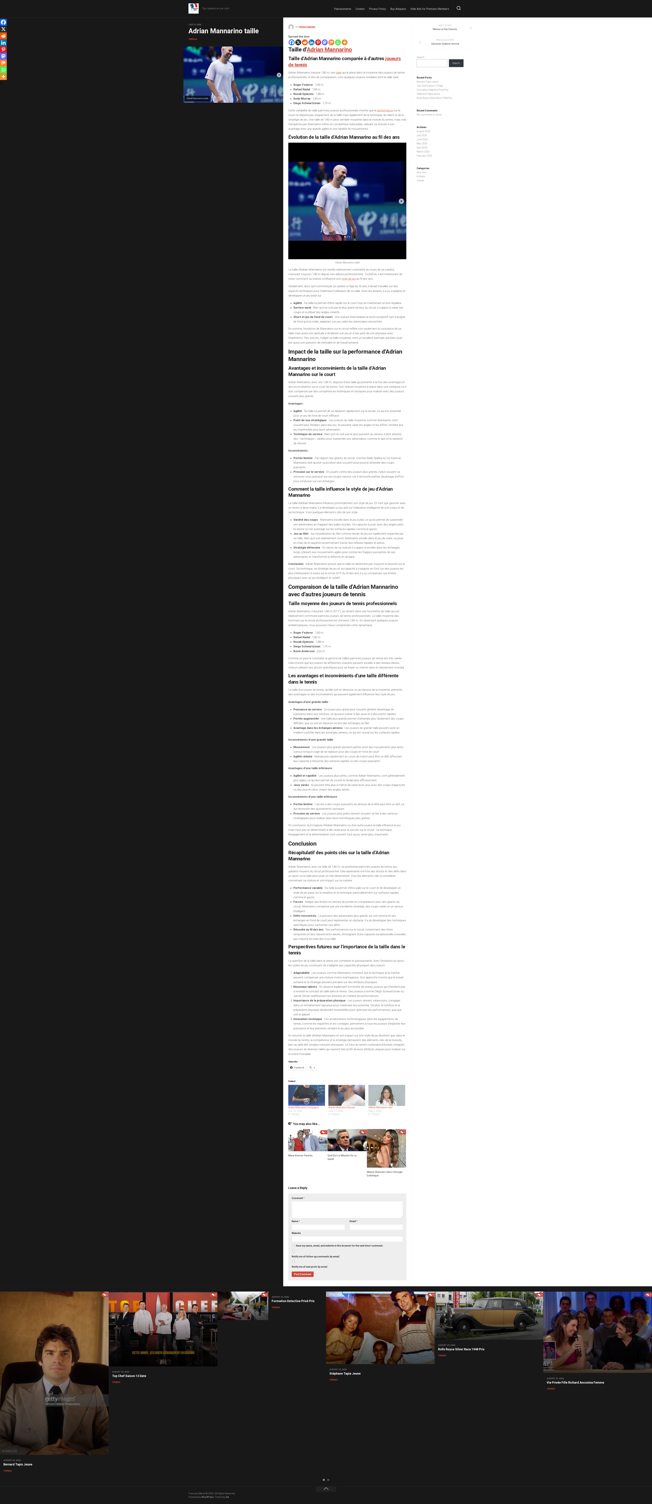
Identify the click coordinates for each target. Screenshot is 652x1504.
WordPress (208, 1497)
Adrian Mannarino (329, 49)
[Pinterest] (318, 42)
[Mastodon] (325, 42)
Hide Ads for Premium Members (429, 9)
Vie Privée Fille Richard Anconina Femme (575, 1382)
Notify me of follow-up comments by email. (316, 1256)
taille (338, 72)
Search (420, 57)
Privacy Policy (377, 9)
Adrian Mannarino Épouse (341, 1107)
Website (296, 1233)
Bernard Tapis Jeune (427, 81)
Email (354, 1221)
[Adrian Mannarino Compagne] (306, 1095)
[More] (345, 42)
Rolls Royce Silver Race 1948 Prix (434, 98)
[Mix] (331, 42)
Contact (360, 9)
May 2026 (422, 143)
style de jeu (349, 278)
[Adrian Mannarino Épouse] (346, 1095)
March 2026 (423, 151)
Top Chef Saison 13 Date (430, 85)
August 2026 (423, 131)
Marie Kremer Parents (300, 1155)
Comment (298, 1198)
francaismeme (342, 9)
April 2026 (422, 147)
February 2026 (424, 155)
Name (296, 1221)
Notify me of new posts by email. (310, 1266)
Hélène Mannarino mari (380, 1107)
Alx (227, 1497)
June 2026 (422, 139)
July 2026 (422, 135)
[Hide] (1, 83)
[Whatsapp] (338, 42)
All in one (421, 172)
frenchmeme (307, 27)
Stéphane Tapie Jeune (428, 94)
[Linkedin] (311, 42)
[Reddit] (305, 42)
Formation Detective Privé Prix (432, 89)
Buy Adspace (398, 9)
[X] (298, 42)
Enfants (421, 176)
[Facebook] (292, 42)
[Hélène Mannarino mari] (386, 1095)
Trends (192, 39)
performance (385, 110)
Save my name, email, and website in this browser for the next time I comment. (339, 1245)
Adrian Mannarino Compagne (303, 1107)
